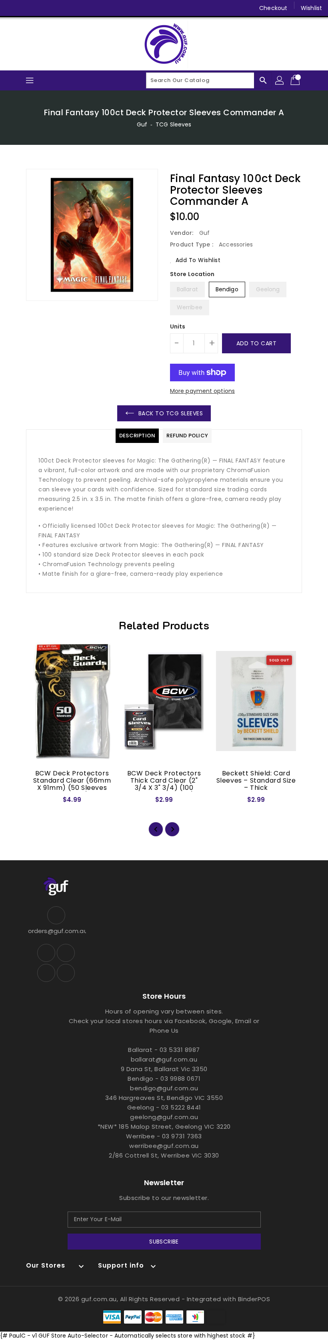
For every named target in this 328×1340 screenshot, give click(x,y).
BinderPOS (254, 1299)
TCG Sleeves (173, 124)
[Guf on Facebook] (13, 8)
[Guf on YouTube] (58, 8)
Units (178, 326)
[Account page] (280, 80)
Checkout (273, 8)
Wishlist (311, 8)
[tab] (137, 436)
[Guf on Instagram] (43, 8)
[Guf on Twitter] (28, 8)
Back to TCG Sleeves (170, 413)
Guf (142, 124)
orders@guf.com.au (56, 931)
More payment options (202, 391)
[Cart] (296, 80)
